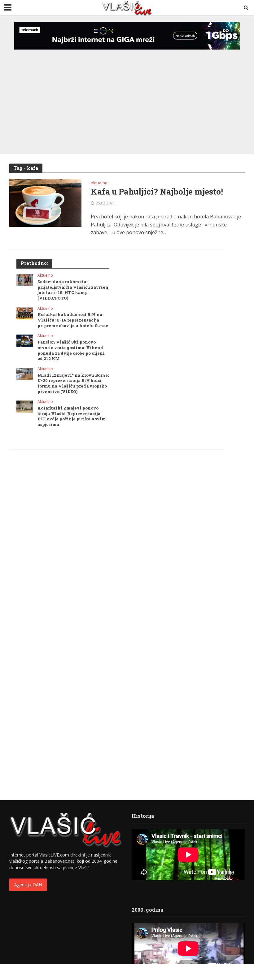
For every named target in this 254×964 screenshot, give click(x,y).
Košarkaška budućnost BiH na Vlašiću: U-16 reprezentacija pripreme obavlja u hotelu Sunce (72, 320)
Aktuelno (99, 183)
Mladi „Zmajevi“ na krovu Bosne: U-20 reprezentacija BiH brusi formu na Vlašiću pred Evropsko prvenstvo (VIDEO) (73, 383)
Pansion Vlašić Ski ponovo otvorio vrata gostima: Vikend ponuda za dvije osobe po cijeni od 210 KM (71, 350)
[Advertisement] (127, 95)
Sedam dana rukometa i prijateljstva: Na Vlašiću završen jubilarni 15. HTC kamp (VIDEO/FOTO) (72, 290)
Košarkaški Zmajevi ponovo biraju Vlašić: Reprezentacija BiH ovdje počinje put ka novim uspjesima (71, 416)
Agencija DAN (28, 884)
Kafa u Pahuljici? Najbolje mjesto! (157, 191)
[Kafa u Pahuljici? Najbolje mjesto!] (45, 202)
